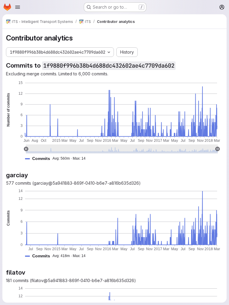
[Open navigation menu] (17, 7)
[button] (57, 158)
